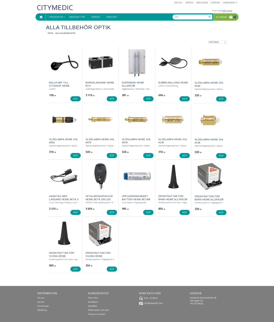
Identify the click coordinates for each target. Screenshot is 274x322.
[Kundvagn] (225, 17)
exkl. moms (227, 10)
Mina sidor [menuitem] (202, 2)
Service (40, 301)
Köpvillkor (92, 306)
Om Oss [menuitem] (178, 2)
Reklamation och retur (98, 309)
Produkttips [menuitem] (77, 16)
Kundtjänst (93, 301)
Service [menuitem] (189, 2)
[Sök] (209, 17)
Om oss (41, 297)
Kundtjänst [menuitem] (229, 2)
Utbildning (42, 309)
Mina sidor (93, 297)
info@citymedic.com (153, 303)
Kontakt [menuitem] (215, 2)
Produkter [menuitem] (56, 16)
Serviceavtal (43, 306)
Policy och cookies (96, 314)
